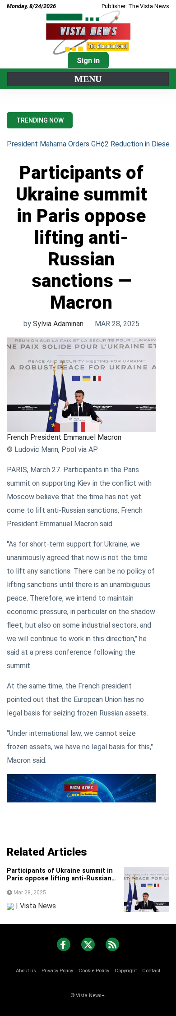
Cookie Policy (94, 971)
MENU (88, 79)
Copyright (126, 971)
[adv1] (81, 788)
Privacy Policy (57, 971)
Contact (151, 971)
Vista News (38, 906)
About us (26, 971)
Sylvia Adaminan (58, 323)
